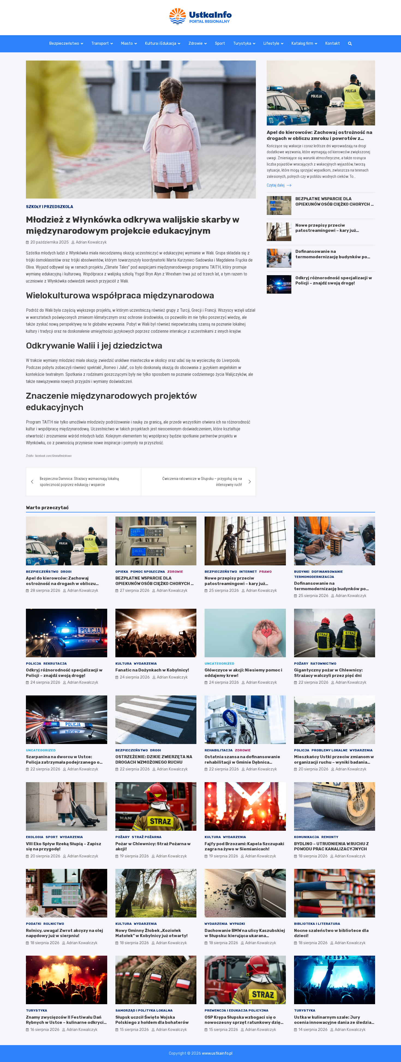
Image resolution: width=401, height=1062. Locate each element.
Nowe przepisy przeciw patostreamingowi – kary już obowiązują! (325, 230)
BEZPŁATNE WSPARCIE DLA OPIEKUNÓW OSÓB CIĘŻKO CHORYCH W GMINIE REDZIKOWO (334, 204)
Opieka (121, 572)
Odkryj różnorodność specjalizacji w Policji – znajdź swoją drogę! (333, 280)
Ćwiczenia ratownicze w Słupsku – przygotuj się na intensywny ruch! (202, 481)
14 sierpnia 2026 (313, 1029)
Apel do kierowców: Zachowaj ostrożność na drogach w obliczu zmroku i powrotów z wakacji (319, 138)
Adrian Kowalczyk (91, 242)
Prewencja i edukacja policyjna (236, 1010)
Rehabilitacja (219, 750)
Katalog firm (302, 43)
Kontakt (332, 43)
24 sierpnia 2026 (45, 682)
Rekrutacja (55, 663)
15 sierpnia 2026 (134, 1029)
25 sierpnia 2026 (224, 590)
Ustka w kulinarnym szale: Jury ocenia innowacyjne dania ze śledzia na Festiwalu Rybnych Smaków (332, 1022)
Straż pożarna (146, 837)
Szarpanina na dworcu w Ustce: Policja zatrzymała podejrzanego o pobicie (63, 762)
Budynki (301, 572)
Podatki (33, 924)
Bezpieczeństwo (64, 43)
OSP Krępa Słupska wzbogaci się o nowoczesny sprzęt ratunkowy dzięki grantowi (244, 1022)
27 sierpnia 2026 (134, 590)
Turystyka (242, 43)
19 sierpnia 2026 (134, 856)
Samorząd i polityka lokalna (144, 1010)
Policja (33, 663)
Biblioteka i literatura (317, 924)
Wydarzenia (145, 663)
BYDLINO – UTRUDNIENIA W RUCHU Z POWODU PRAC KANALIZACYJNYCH (331, 846)
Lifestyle (271, 43)
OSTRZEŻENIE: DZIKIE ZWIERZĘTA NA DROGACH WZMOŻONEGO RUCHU (153, 759)
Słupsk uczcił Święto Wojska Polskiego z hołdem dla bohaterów (152, 1020)
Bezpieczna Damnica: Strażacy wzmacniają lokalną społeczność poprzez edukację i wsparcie (79, 481)
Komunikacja (306, 837)
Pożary (301, 663)
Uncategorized (219, 663)
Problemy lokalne (330, 750)
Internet (248, 572)
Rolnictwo (53, 924)
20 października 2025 (49, 242)
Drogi (66, 572)
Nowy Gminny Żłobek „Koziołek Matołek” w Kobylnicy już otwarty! (151, 933)
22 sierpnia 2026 (313, 682)
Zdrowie (195, 43)
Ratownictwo (323, 663)
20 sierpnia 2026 (313, 769)
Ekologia (34, 837)
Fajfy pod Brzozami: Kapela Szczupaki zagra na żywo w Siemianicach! (244, 846)
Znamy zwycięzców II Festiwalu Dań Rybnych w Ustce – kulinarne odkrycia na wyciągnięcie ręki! (66, 1022)
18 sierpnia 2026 (313, 856)
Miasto (127, 43)
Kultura (123, 663)
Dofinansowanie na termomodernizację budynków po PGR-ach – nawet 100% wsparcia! (331, 256)
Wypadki (237, 924)
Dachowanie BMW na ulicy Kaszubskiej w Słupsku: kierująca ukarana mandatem (245, 936)
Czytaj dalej (276, 185)
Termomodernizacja (314, 577)
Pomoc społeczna (147, 572)
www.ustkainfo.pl (217, 1053)
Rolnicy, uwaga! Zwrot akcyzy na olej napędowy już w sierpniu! (64, 933)
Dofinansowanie (327, 572)
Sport (220, 43)
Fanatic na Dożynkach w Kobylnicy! (152, 670)
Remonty (329, 837)
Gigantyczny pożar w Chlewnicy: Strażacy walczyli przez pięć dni (328, 673)
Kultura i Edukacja (160, 43)
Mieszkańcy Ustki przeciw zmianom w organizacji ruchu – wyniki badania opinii (334, 762)
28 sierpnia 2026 (45, 590)
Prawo (265, 572)
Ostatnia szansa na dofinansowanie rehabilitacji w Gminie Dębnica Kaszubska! (242, 762)
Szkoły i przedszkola (49, 207)
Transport (100, 43)
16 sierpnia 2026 (44, 1029)
